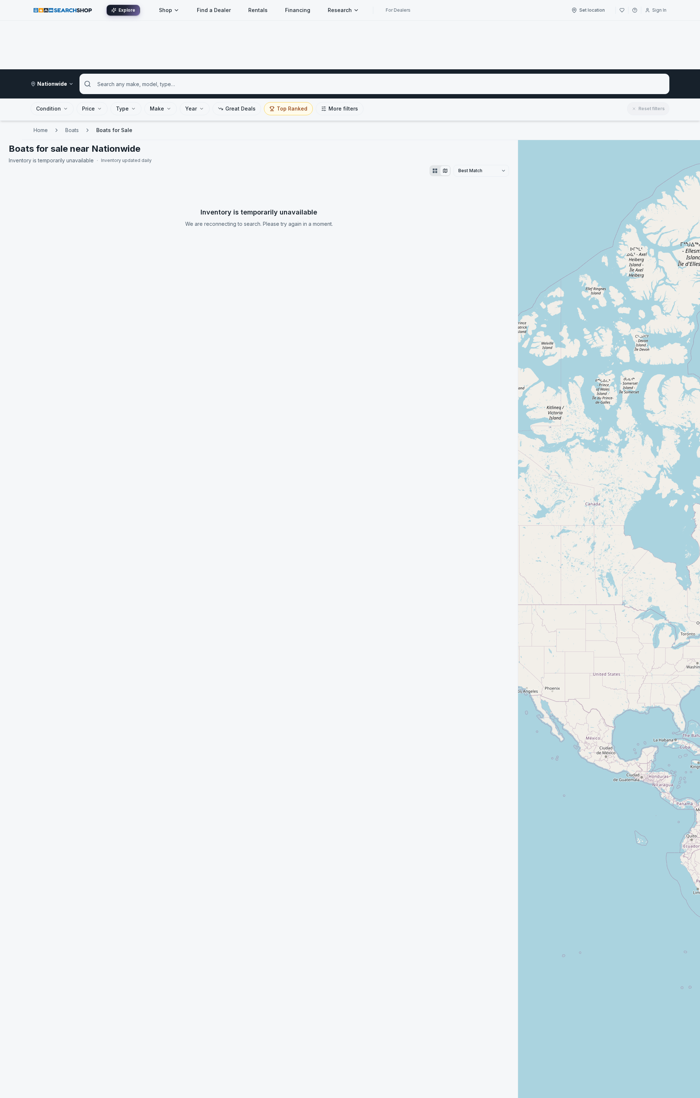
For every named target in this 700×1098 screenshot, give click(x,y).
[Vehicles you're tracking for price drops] (622, 10)
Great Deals (240, 108)
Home (41, 130)
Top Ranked (292, 108)
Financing (297, 10)
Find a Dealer (214, 10)
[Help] (634, 10)
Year (191, 108)
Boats (72, 130)
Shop (165, 10)
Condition (48, 108)
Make (157, 108)
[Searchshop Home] (63, 10)
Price (88, 108)
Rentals (258, 10)
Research (340, 10)
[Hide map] (445, 170)
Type (122, 108)
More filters (343, 108)
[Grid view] (435, 170)
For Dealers (398, 10)
